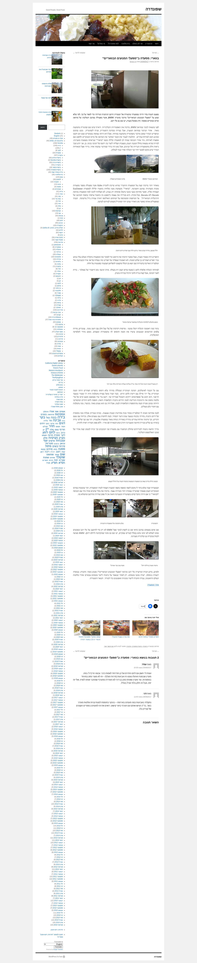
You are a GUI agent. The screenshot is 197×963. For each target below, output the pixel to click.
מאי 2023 (59, 555)
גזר (50, 420)
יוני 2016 (60, 741)
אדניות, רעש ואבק (57, 930)
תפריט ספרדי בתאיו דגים (149, 637)
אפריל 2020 (59, 640)
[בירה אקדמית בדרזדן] (57, 59)
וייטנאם (58, 276)
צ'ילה (59, 298)
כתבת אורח (59, 237)
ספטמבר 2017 (58, 705)
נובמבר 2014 (58, 787)
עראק (62, 443)
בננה (53, 417)
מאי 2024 (59, 526)
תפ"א (62, 463)
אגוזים (62, 411)
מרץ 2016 (59, 748)
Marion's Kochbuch (56, 370)
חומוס (58, 427)
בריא (61, 191)
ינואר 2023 (59, 562)
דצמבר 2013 (58, 814)
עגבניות (60, 440)
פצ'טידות (58, 189)
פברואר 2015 (58, 780)
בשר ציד (58, 199)
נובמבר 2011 (58, 874)
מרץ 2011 (59, 893)
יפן (60, 281)
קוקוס (43, 449)
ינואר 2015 (59, 782)
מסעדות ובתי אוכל (55, 320)
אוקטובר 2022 (58, 569)
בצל (48, 417)
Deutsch (57, 133)
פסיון (55, 449)
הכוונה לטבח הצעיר (56, 390)
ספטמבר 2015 (58, 763)
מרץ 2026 (59, 480)
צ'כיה (59, 300)
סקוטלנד (58, 295)
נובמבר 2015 (58, 758)
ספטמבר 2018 (58, 676)
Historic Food (58, 368)
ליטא (59, 283)
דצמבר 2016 (58, 727)
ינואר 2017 (59, 724)
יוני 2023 (60, 553)
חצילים (45, 427)
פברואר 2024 (58, 533)
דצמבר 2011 (58, 872)
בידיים (61, 382)
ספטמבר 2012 (58, 850)
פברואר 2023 (58, 560)
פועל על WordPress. (55, 957)
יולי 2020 (60, 632)
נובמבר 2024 (58, 514)
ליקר (59, 150)
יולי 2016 (60, 739)
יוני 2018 (60, 683)
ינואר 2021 (59, 618)
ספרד (59, 293)
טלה (59, 206)
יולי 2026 (60, 470)
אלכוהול (60, 143)
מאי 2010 (59, 918)
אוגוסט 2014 (58, 794)
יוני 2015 (60, 770)
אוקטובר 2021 (58, 596)
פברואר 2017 (58, 722)
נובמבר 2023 (58, 540)
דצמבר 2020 (58, 620)
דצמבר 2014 (58, 785)
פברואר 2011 (58, 896)
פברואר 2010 (58, 925)
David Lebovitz (57, 365)
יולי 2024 (60, 521)
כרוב (63, 432)
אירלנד (58, 252)
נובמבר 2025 (58, 490)
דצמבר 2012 (58, 843)
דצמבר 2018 (58, 669)
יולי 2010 (60, 913)
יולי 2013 (60, 826)
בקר (59, 196)
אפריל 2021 (59, 611)
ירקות (61, 233)
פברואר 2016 (58, 751)
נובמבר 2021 (58, 594)
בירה (59, 146)
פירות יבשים (58, 446)
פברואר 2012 (58, 867)
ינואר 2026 (59, 485)
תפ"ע (54, 463)
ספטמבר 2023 (58, 545)
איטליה (58, 249)
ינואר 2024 (59, 536)
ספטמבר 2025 (58, 495)
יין (60, 148)
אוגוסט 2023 (58, 548)
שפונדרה (153, 9)
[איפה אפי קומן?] (57, 102)
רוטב (58, 452)
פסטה (59, 187)
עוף (60, 213)
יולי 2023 (60, 550)
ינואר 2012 (59, 869)
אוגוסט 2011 (58, 881)
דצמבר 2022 (58, 565)
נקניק (62, 438)
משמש (44, 435)
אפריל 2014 (59, 804)
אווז (56, 411)
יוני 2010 (60, 915)
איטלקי (46, 412)
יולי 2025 (60, 497)
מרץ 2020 (59, 642)
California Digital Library (54, 363)
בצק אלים (59, 385)
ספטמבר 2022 (58, 572)
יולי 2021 (60, 603)
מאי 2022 (59, 579)
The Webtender (57, 375)
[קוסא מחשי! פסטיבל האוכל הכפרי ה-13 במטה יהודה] (87, 627)
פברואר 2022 (58, 586)
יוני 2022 (60, 577)
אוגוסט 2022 (58, 574)
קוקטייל (58, 153)
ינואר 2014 (59, 811)
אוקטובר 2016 (58, 731)
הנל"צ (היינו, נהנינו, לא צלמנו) (53, 228)
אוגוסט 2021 (58, 601)
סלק (45, 438)
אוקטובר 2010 (58, 905)
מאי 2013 (59, 831)
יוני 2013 (60, 828)
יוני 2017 (60, 712)
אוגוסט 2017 (58, 707)
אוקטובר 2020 (58, 625)
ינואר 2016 (59, 753)
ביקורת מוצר (57, 167)
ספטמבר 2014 (58, 792)
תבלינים (60, 356)
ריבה (47, 452)
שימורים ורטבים (57, 353)
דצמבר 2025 (58, 487)
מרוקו (59, 286)
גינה (61, 218)
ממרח (57, 435)
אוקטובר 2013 (58, 818)
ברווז (63, 421)
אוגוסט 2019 (58, 654)
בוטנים (44, 414)
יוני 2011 (60, 886)
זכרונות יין (148, 44)
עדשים (52, 441)
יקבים (59, 315)
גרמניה (129, 646)
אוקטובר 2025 (58, 492)
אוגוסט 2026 (58, 468)
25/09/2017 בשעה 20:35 (142, 668)
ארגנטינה (58, 257)
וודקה (52, 424)
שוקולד (58, 351)
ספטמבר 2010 (58, 908)
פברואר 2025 (58, 509)
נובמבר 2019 (58, 649)
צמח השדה (59, 402)
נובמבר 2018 (58, 671)
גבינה (57, 420)
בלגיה (59, 264)
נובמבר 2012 (58, 845)
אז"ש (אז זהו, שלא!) (56, 141)
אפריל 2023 (59, 557)
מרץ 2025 (59, 507)
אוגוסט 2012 (58, 852)
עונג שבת (60, 399)
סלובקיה (58, 291)
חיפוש (43, 127)
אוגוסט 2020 (58, 630)
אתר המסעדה (153, 585)
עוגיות (59, 349)
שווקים (58, 322)
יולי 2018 (60, 681)
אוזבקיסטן (57, 245)
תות (56, 460)
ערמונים (56, 444)
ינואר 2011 (59, 898)
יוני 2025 (60, 499)
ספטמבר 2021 (58, 598)
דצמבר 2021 (58, 591)
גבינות (61, 216)
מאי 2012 (59, 860)
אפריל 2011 (59, 891)
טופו (57, 430)
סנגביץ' (56, 182)
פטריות (49, 443)
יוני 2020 (60, 635)
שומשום (50, 454)
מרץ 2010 (59, 922)
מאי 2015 (59, 773)
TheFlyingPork (57, 378)
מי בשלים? (101, 44)
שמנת (46, 457)
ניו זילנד (58, 288)
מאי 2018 (59, 685)
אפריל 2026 (59, 478)
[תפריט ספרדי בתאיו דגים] (145, 627)
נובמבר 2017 (58, 700)
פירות (61, 334)
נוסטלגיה (60, 329)
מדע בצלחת (59, 397)
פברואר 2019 (58, 666)
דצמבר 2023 (58, 538)
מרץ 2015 (59, 777)
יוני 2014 (60, 799)
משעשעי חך (59, 327)
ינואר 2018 (59, 695)
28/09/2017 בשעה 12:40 (142, 697)
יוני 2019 (60, 656)
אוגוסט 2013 (58, 823)
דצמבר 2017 (58, 698)
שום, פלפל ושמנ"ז (57, 407)
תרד (48, 463)
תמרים (45, 460)
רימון (42, 452)
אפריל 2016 (59, 746)
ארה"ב (58, 259)
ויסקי (47, 424)
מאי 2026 (59, 475)
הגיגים (61, 223)
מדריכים (60, 310)
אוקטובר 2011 (58, 876)
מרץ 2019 (59, 664)
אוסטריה (58, 247)
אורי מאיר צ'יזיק (58, 380)
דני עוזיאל (133, 62)
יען (60, 208)
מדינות (60, 242)
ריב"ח (53, 452)
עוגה (59, 346)
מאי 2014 (59, 802)
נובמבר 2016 (58, 729)
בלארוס (58, 262)
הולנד (59, 271)
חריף (62, 429)
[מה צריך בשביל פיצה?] (116, 627)
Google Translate (58, 949)
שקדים (62, 460)
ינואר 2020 (59, 647)
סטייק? (155, 53)
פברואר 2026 (58, 482)
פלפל (48, 446)
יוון (60, 278)
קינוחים (60, 341)
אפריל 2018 (59, 688)
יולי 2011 (60, 884)
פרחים (61, 339)
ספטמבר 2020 (58, 627)
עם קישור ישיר (109, 646)
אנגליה (58, 254)
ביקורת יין (58, 165)
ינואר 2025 (59, 511)
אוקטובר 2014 (58, 789)
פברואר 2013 (58, 838)
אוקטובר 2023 (58, 543)
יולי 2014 (60, 797)
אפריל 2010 (59, 920)
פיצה (59, 184)
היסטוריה (60, 225)
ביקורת (145, 646)
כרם (61, 235)
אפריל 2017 (59, 717)
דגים (61, 220)
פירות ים (60, 336)
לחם (52, 432)
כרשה (58, 433)
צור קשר (91, 44)
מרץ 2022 (59, 584)
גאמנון (61, 387)
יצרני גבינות (57, 312)
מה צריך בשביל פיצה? (121, 637)
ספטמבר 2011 (58, 879)
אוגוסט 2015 (58, 765)
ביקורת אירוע (56, 158)
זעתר (63, 427)
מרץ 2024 (59, 531)
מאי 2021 (59, 608)
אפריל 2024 (59, 528)
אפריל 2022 (59, 582)
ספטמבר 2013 (58, 821)
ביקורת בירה (57, 162)
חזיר (59, 204)
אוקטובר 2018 (58, 673)
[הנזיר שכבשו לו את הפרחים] (57, 74)
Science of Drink (57, 373)
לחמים (58, 179)
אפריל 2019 (59, 661)
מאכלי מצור (59, 240)
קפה (63, 452)
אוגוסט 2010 (58, 910)
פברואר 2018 (58, 693)
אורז (52, 411)
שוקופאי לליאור (79, 53)
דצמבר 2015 (58, 756)
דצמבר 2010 (58, 901)
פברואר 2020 (58, 644)
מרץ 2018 (59, 690)
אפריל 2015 (59, 775)
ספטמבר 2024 (58, 519)
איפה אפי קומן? (46, 98)
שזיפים (52, 458)
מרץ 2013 (59, 835)
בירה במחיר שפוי (57, 172)
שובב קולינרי (59, 404)
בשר (61, 194)
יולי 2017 (60, 710)
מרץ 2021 (59, 613)
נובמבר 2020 (58, 623)
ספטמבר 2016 (58, 734)
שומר (57, 455)
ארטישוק (51, 414)
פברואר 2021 (58, 615)
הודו (59, 201)
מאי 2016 (59, 744)
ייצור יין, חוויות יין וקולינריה (54, 394)
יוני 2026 (60, 473)
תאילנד (58, 307)
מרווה (50, 435)
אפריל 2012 (59, 862)
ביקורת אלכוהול (56, 160)
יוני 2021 (60, 606)
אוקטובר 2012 (58, 847)
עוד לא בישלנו (138, 44)
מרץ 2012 (59, 864)
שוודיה (58, 305)
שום (62, 454)
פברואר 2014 (58, 809)
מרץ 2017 (59, 719)
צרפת (59, 303)
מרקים (61, 324)
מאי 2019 (59, 659)
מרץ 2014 (59, 806)
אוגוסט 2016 (58, 736)
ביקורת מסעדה (137, 646)
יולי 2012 (60, 855)
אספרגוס (60, 414)
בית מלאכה (125, 44)
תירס (51, 460)
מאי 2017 (59, 715)
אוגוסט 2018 (58, 678)
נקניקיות (58, 211)
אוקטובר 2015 (58, 760)
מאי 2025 (59, 502)
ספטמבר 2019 (58, 652)
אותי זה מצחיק (58, 138)
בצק (61, 177)
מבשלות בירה (56, 317)
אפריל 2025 (59, 504)
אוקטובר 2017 (58, 702)
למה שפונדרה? (113, 44)
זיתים (42, 423)
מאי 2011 (59, 889)
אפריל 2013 (59, 833)
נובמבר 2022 (58, 567)
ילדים (61, 230)
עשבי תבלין (59, 332)
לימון (45, 432)
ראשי (157, 44)
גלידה (59, 344)
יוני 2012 (60, 857)
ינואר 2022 (59, 589)
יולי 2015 (60, 768)
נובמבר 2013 (58, 816)
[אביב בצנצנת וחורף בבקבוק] (57, 116)
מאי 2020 (59, 637)
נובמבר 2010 (58, 903)
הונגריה (58, 274)
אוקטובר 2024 (58, 516)
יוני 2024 (60, 524)
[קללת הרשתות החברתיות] (57, 88)
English (57, 136)
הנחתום (60, 392)
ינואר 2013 (59, 840)
